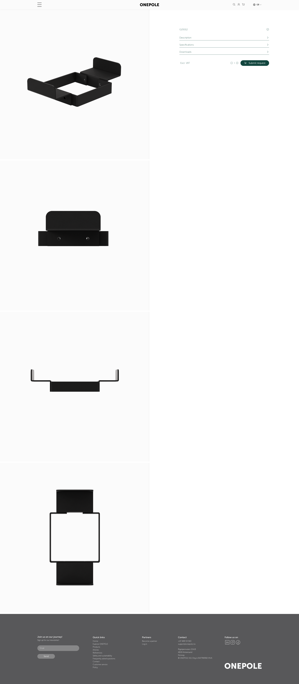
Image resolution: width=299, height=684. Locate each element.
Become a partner (149, 641)
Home (95, 641)
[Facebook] (238, 642)
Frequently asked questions (104, 658)
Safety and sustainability (102, 656)
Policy (95, 667)
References (97, 653)
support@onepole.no (187, 644)
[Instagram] (232, 642)
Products (96, 647)
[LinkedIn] (227, 642)
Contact (96, 661)
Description (185, 37)
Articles (96, 650)
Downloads (185, 51)
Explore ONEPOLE (100, 644)
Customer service (100, 664)
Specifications (186, 44)
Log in (144, 644)
